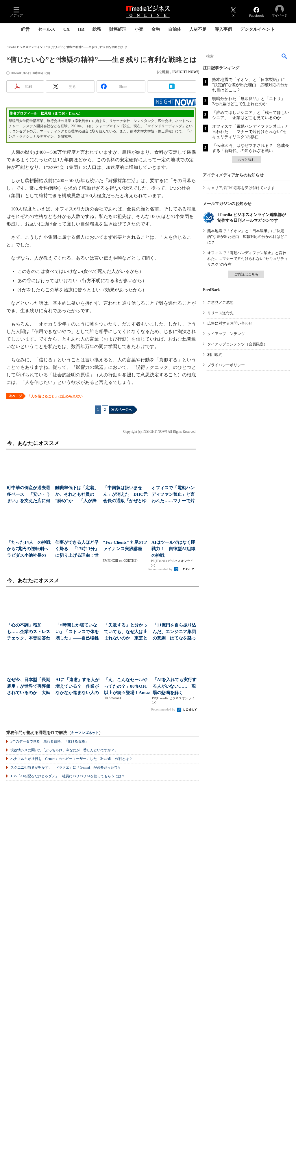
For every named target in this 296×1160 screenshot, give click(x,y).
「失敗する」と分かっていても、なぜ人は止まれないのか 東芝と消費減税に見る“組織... (126, 632)
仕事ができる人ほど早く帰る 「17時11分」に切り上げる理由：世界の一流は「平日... (77, 549)
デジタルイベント (257, 29)
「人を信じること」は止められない (55, 396)
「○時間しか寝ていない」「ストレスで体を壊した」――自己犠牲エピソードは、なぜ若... (77, 632)
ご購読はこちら (246, 274)
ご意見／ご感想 (220, 302)
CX (66, 29)
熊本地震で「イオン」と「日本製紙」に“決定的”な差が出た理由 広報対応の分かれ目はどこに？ (250, 84)
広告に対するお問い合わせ (229, 323)
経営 (25, 29)
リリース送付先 (220, 313)
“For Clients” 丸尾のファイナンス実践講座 (125, 545)
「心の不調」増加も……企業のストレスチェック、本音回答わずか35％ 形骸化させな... (29, 632)
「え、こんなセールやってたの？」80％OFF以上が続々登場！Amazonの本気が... (127, 686)
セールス (46, 29)
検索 (284, 56)
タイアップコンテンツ (226, 334)
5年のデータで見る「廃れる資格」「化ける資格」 (49, 741)
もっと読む (246, 160)
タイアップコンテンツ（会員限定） (237, 344)
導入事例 (223, 29)
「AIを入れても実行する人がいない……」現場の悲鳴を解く (175, 686)
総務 (96, 29)
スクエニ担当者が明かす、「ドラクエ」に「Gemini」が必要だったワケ (65, 767)
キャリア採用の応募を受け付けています (241, 188)
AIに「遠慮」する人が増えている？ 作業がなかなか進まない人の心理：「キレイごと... (77, 686)
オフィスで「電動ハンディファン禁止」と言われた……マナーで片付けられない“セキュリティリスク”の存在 (250, 131)
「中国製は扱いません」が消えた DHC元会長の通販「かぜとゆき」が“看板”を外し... (125, 494)
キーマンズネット (85, 733)
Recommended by (160, 569)
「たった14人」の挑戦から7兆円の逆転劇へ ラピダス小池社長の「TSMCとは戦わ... (29, 549)
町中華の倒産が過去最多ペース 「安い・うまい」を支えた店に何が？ (28, 494)
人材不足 (198, 29)
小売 (139, 29)
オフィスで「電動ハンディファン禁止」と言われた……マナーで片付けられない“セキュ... (173, 494)
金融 (155, 29)
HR (81, 29)
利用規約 (214, 354)
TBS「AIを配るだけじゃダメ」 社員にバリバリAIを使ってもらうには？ (67, 776)
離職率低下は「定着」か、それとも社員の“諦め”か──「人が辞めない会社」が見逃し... (77, 494)
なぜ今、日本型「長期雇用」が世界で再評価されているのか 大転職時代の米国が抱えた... (28, 686)
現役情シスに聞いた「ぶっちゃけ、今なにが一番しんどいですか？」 (64, 750)
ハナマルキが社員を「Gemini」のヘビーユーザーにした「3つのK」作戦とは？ (71, 759)
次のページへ (121, 410)
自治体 (174, 29)
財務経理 (118, 29)
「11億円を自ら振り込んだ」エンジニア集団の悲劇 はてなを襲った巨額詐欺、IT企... (174, 632)
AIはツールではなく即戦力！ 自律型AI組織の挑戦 (173, 549)
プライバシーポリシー (226, 365)
